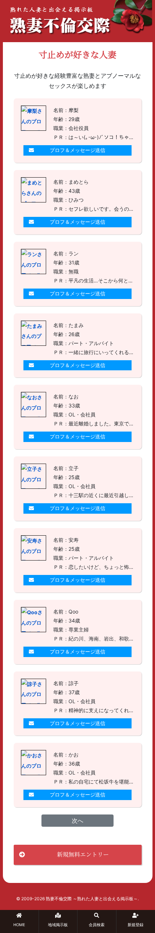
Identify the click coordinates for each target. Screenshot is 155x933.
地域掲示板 (58, 924)
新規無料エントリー (83, 854)
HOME (19, 924)
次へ (77, 820)
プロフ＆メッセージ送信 (77, 150)
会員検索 (97, 924)
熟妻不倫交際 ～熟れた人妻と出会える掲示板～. (92, 898)
